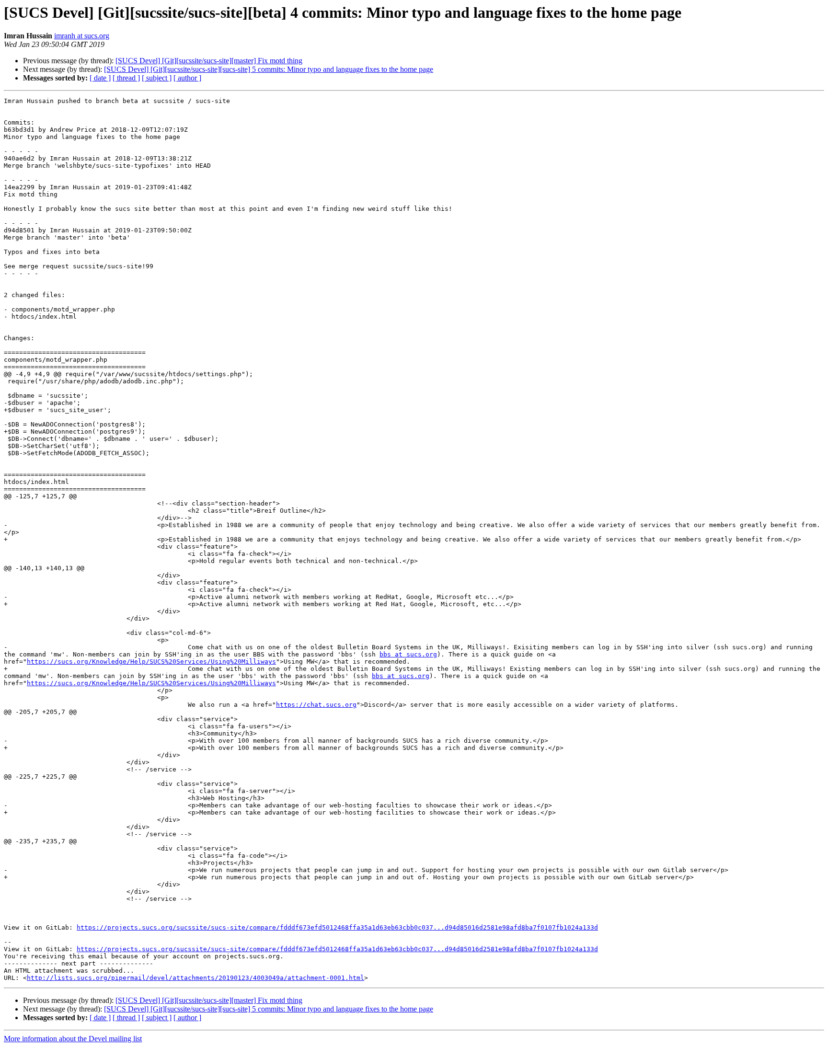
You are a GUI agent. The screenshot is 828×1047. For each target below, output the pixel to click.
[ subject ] (157, 78)
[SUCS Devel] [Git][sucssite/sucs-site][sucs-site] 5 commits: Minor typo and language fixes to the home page (268, 69)
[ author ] (187, 78)
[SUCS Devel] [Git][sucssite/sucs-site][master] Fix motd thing (208, 61)
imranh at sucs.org (81, 36)
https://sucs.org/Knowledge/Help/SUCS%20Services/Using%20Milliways (151, 661)
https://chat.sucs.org (316, 704)
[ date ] (100, 78)
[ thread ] (126, 78)
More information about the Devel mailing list (73, 1039)
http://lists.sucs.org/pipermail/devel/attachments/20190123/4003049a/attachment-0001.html (195, 977)
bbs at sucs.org (408, 654)
